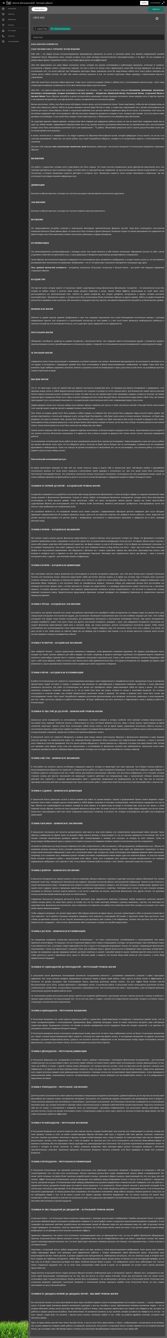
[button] (97, 37)
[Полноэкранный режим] (163, 2)
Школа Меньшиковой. (24, 2)
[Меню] (3, 3)
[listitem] (14, 8)
